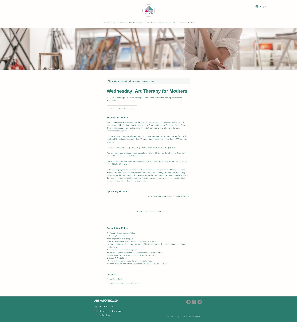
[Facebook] (194, 302)
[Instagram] (188, 302)
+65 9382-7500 (106, 306)
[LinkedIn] (199, 302)
